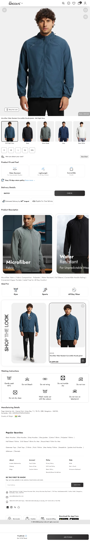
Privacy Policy (50, 463)
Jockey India (43, 522)
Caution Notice (33, 469)
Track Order (32, 463)
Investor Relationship (15, 463)
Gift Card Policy (50, 466)
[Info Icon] (68, 3)
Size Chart (84, 157)
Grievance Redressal (75, 469)
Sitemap (11, 466)
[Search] (63, 3)
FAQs (70, 463)
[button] (79, 3)
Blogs (11, 469)
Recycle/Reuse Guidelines (53, 472)
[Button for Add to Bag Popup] (83, 360)
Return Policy (49, 469)
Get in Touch (72, 466)
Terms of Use (32, 466)
